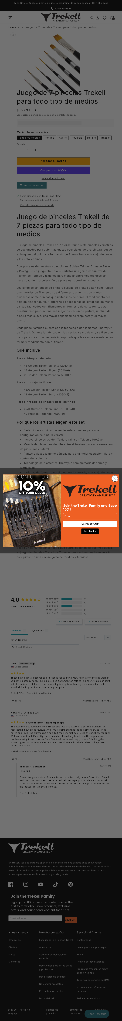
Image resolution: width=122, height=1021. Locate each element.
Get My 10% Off (89, 524)
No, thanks (90, 531)
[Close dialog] (115, 478)
